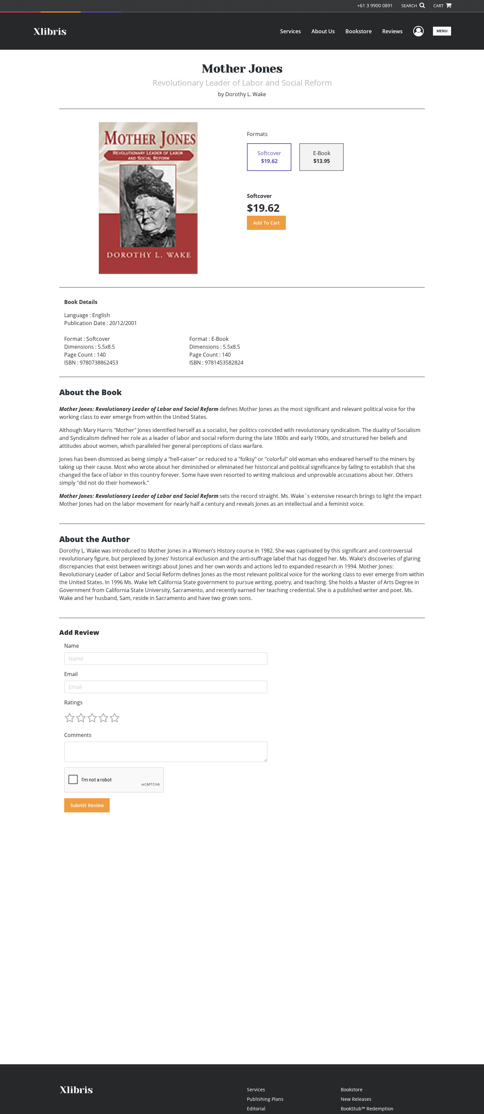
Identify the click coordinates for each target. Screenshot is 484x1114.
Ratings (73, 702)
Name (71, 645)
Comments (78, 735)
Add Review (79, 633)
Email (71, 674)
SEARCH (409, 6)
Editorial (256, 1108)
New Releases (356, 1099)
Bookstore (358, 31)
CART (438, 6)
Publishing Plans (265, 1099)
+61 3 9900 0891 (375, 5)
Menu (442, 30)
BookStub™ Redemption (367, 1108)
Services (290, 31)
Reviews (392, 31)
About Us (323, 31)
